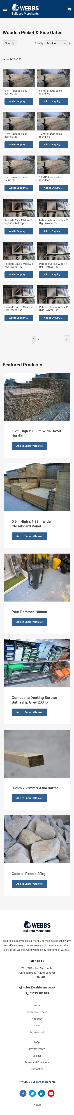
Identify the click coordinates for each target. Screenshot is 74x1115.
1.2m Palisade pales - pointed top (16, 135)
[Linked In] (41, 1095)
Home (37, 1005)
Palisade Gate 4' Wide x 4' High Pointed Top (53, 308)
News (37, 1025)
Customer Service (37, 1012)
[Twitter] (32, 1095)
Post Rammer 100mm (29, 612)
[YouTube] (51, 1095)
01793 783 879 (39, 993)
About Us (37, 1018)
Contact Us (37, 1069)
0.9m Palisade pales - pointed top (16, 92)
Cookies (37, 1055)
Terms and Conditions (37, 1062)
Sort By (39, 43)
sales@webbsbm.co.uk (38, 987)
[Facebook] (22, 1095)
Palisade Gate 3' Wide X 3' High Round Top (18, 265)
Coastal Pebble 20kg (28, 874)
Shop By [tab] (10, 43)
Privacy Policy (37, 1049)
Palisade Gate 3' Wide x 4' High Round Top (18, 308)
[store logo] (25, 9)
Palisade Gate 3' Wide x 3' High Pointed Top (18, 222)
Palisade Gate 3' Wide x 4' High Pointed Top (53, 222)
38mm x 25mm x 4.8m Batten (35, 788)
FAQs (37, 1042)
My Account (37, 1032)
